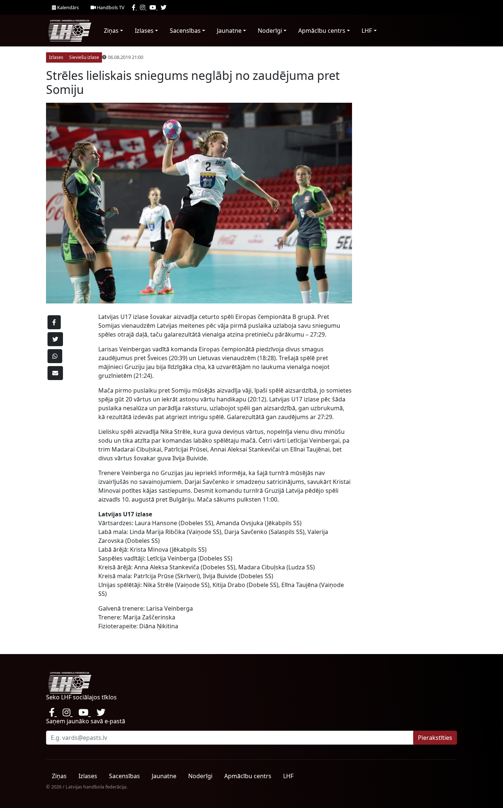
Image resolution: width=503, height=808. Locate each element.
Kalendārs (67, 7)
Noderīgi (270, 31)
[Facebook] (134, 7)
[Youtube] (154, 7)
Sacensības (185, 31)
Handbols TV (110, 7)
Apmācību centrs (321, 31)
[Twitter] (163, 7)
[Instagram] (143, 7)
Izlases (144, 31)
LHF (367, 31)
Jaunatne (229, 31)
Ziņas (111, 31)
